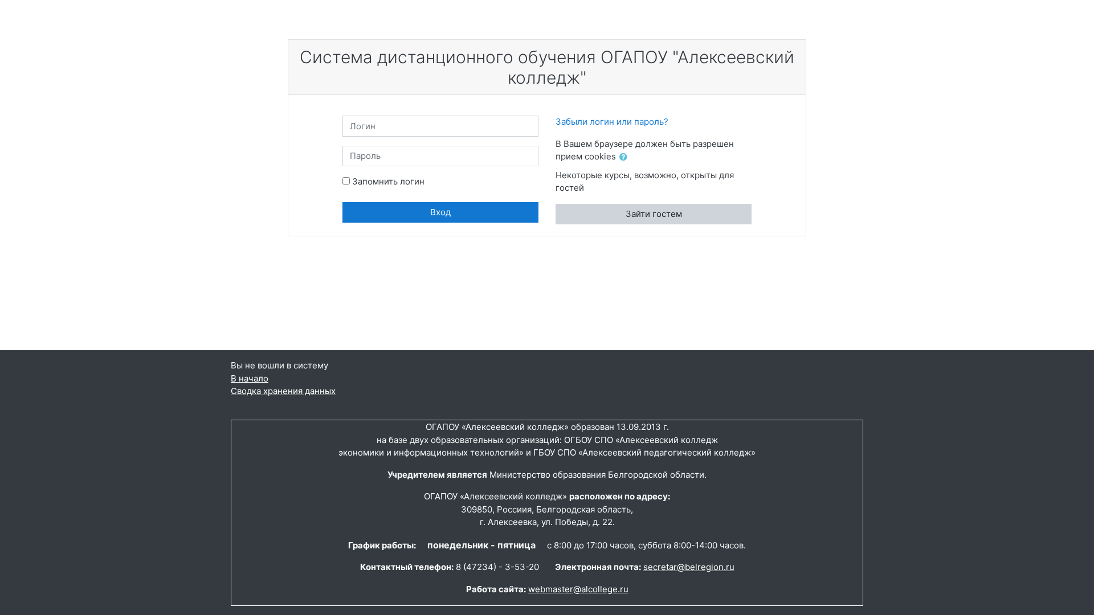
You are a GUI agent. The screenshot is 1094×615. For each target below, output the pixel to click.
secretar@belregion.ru (688, 566)
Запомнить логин (388, 181)
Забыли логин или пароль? (612, 121)
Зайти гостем (654, 213)
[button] (625, 157)
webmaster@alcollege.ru (578, 589)
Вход (440, 212)
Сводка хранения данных (283, 391)
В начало (249, 378)
